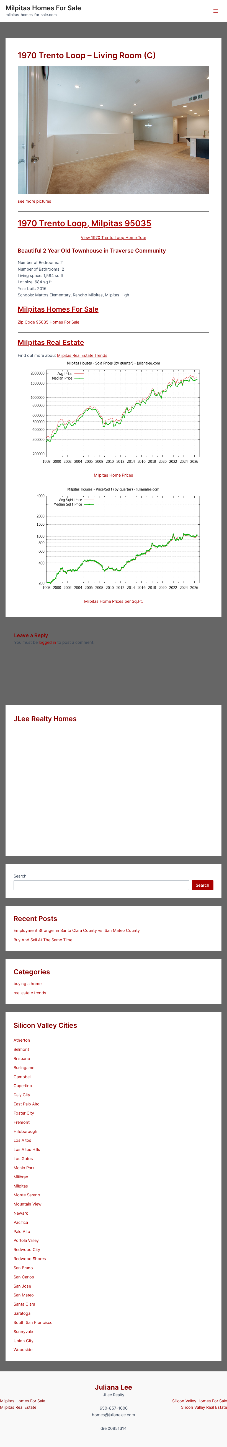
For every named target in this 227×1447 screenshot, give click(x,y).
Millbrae (21, 1176)
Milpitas (21, 1186)
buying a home (28, 983)
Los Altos (22, 1140)
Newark (21, 1213)
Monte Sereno (27, 1194)
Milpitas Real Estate (51, 342)
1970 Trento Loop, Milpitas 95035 (84, 223)
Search (20, 876)
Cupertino (23, 1085)
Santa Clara (24, 1304)
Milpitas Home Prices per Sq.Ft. (113, 601)
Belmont (21, 1049)
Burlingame (24, 1067)
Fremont (22, 1122)
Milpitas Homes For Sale (43, 8)
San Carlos (24, 1277)
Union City (23, 1340)
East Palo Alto (27, 1104)
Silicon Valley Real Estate (204, 1407)
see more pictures (34, 201)
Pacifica (21, 1222)
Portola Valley (26, 1240)
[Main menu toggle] (215, 11)
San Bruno (23, 1267)
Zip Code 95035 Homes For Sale (48, 322)
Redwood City (27, 1249)
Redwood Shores (30, 1258)
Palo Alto (22, 1231)
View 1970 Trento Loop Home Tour (113, 237)
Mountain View (28, 1204)
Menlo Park (24, 1167)
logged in (47, 642)
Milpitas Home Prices (113, 475)
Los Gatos (23, 1158)
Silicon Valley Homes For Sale (199, 1400)
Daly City (22, 1094)
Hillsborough (25, 1131)
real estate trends (30, 992)
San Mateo (24, 1295)
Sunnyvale (23, 1331)
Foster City (24, 1113)
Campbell (22, 1076)
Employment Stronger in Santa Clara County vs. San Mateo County (77, 930)
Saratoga (22, 1313)
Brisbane (22, 1058)
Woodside (23, 1349)
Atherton (22, 1040)
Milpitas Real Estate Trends (82, 355)
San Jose (22, 1286)
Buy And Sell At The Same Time (43, 939)
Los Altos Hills (27, 1149)
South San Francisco (33, 1322)
